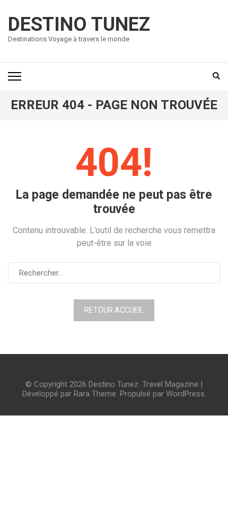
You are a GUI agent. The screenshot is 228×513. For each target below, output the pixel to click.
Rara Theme (95, 394)
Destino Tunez (79, 24)
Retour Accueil (114, 310)
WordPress (185, 394)
